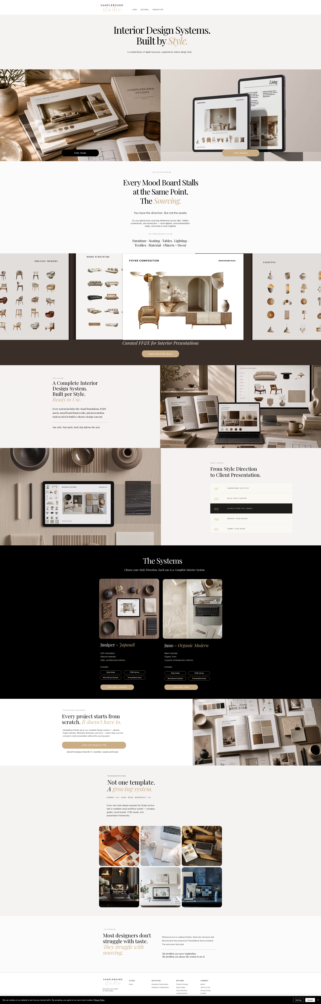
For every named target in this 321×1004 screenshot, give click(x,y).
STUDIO (132, 981)
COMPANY (204, 981)
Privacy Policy (99, 1000)
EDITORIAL (180, 981)
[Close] (317, 1000)
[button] (111, 672)
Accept (310, 1000)
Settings (298, 1000)
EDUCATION (156, 981)
